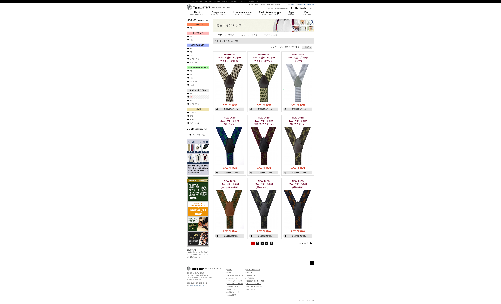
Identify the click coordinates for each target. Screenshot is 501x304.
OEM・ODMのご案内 (253, 269)
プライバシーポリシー (253, 284)
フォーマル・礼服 (198, 135)
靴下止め (193, 119)
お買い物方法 (250, 275)
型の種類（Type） (233, 286)
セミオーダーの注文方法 (254, 286)
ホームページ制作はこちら (306, 300)
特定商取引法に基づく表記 (255, 281)
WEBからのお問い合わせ (235, 275)
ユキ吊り (193, 112)
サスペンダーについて (234, 281)
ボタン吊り (194, 62)
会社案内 (249, 272)
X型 (191, 48)
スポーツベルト (195, 123)
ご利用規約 (250, 278)
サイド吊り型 (194, 59)
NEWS (229, 272)
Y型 (191, 28)
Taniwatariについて (233, 278)
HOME (219, 35)
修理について (231, 289)
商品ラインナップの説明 (235, 284)
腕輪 (191, 116)
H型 (191, 40)
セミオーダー (250, 289)
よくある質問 (231, 295)
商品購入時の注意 (233, 292)
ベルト (192, 85)
